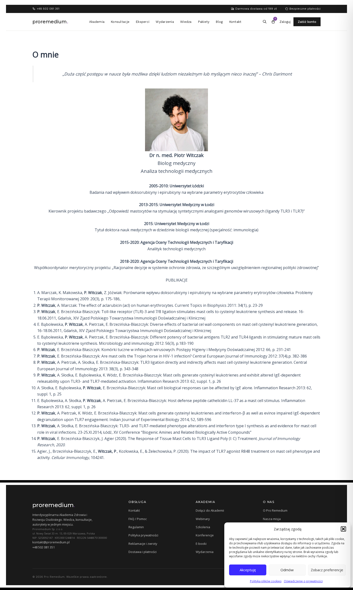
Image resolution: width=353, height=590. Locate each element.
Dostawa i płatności (142, 552)
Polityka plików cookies (265, 581)
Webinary (203, 519)
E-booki (201, 543)
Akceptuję (248, 569)
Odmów (287, 569)
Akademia (96, 22)
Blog (219, 22)
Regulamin (136, 527)
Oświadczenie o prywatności (303, 581)
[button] (343, 529)
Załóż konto (307, 22)
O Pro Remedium (275, 510)
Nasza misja (272, 519)
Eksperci (142, 22)
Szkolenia (203, 527)
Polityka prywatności (143, 535)
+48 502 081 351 (43, 547)
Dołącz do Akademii (210, 510)
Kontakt (235, 22)
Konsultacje (120, 22)
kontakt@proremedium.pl (51, 542)
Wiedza (186, 22)
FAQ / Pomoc (137, 519)
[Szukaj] (264, 21)
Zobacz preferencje (327, 569)
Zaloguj (285, 22)
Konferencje (205, 535)
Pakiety (204, 22)
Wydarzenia (165, 22)
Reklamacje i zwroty (142, 543)
